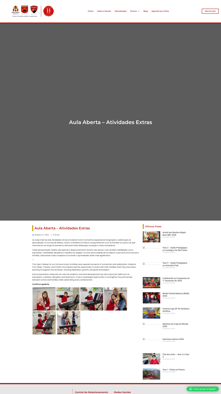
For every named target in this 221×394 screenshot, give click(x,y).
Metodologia (121, 11)
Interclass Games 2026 (173, 339)
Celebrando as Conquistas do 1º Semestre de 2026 (176, 279)
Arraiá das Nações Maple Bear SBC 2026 (174, 233)
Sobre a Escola (104, 11)
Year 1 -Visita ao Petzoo (174, 369)
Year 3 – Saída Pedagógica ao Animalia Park (175, 264)
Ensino (133, 11)
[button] (203, 389)
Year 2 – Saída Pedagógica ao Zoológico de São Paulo (175, 248)
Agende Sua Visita (160, 11)
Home (91, 11)
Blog (145, 11)
